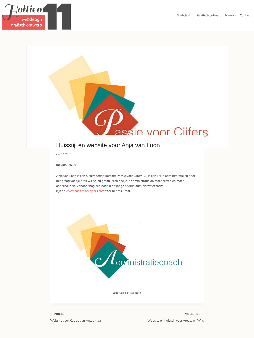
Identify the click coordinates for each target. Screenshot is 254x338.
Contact (245, 15)
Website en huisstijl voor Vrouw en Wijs (175, 317)
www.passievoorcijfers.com (85, 191)
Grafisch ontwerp (209, 15)
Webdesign (185, 15)
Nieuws (230, 15)
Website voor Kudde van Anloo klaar (76, 317)
